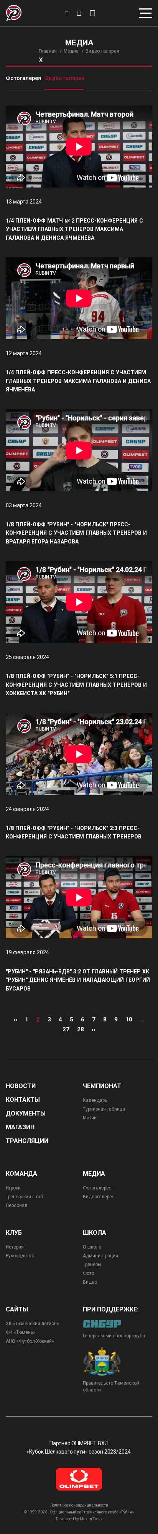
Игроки (13, 1188)
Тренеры (92, 1264)
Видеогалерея (99, 1196)
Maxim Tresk (91, 1519)
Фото (88, 1273)
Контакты (23, 1100)
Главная (48, 51)
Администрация (100, 1255)
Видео (90, 1282)
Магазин (20, 1127)
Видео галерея (64, 78)
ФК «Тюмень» (20, 1332)
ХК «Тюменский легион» (32, 1323)
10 (128, 1019)
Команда (21, 1174)
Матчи (90, 1117)
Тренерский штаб (24, 1196)
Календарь (95, 1100)
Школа (94, 1233)
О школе (92, 1247)
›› (93, 1029)
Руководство (20, 1255)
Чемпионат (102, 1086)
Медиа (71, 51)
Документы (26, 1114)
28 (80, 1029)
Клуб (14, 1233)
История (15, 1247)
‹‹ (15, 1019)
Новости (21, 1086)
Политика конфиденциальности (79, 1505)
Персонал (16, 1205)
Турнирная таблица (104, 1109)
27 (66, 1029)
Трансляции (27, 1141)
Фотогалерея (23, 78)
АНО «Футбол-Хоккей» (30, 1341)
